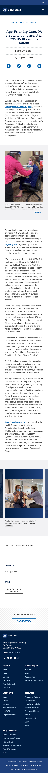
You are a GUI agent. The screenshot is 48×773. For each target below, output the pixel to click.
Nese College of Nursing (24, 23)
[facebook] (9, 66)
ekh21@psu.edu (11, 572)
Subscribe (23, 621)
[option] (24, 498)
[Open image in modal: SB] (24, 493)
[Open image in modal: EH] (24, 176)
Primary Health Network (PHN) (18, 106)
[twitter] (19, 66)
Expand (37, 212)
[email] (39, 66)
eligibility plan (11, 244)
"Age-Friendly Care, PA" (15, 422)
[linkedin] (29, 66)
